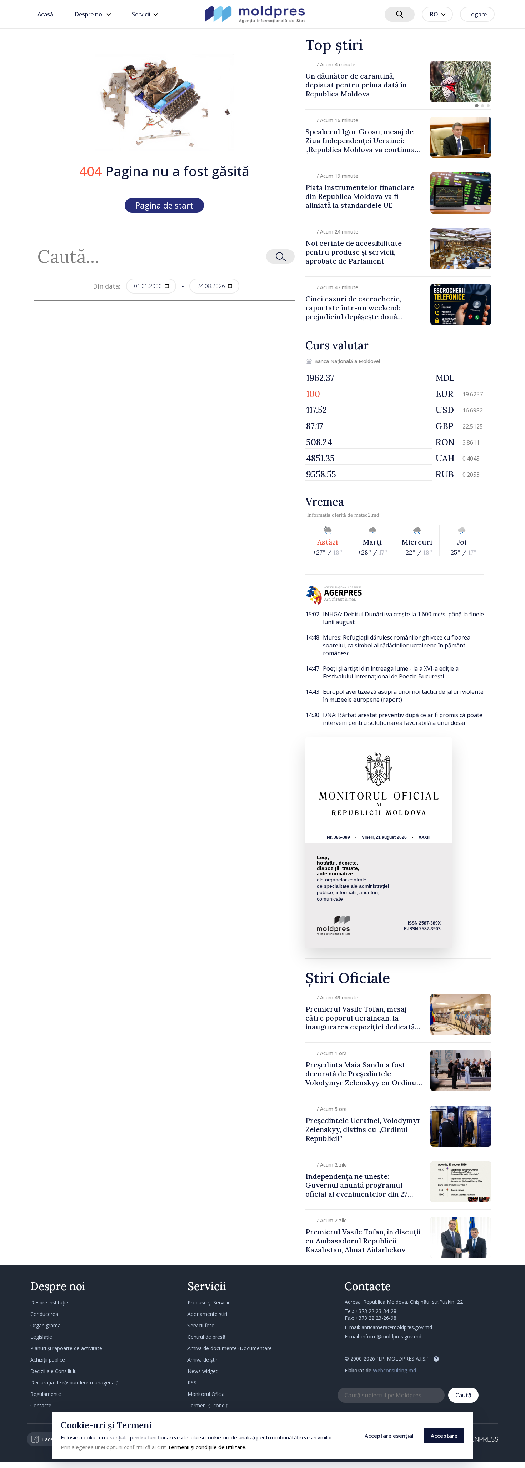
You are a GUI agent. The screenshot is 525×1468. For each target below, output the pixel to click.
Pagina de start (164, 205)
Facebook (53, 1439)
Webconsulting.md (394, 1370)
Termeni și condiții (209, 1405)
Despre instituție (49, 1302)
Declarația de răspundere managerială (74, 1382)
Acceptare (444, 1435)
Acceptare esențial (389, 1435)
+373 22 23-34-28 (375, 1311)
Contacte (40, 1405)
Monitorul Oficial (207, 1394)
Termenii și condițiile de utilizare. (207, 1447)
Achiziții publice (47, 1359)
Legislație (41, 1336)
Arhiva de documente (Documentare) (231, 1348)
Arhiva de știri (203, 1359)
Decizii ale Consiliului (54, 1371)
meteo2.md (366, 515)
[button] (477, 105)
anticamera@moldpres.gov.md (396, 1327)
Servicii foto (201, 1325)
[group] (398, 81)
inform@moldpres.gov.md (391, 1336)
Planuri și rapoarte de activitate (66, 1348)
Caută (463, 1395)
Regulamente (45, 1394)
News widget (203, 1371)
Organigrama (45, 1325)
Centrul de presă (206, 1336)
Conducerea (44, 1314)
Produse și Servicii (208, 1302)
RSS (192, 1382)
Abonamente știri (207, 1314)
